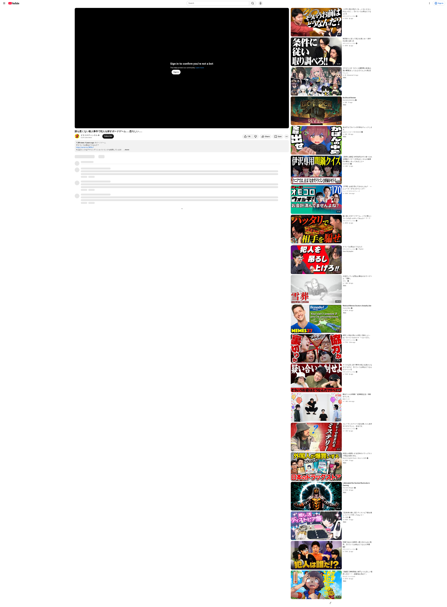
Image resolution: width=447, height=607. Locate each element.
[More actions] (286, 136)
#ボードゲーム (100, 143)
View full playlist (348, 251)
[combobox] (218, 3)
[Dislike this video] (255, 136)
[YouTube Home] (14, 3)
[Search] (252, 3)
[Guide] (4, 3)
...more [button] (126, 150)
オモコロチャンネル (89, 135)
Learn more (199, 68)
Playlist (361, 249)
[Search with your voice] (260, 3)
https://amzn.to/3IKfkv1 (85, 147)
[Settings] (429, 3)
